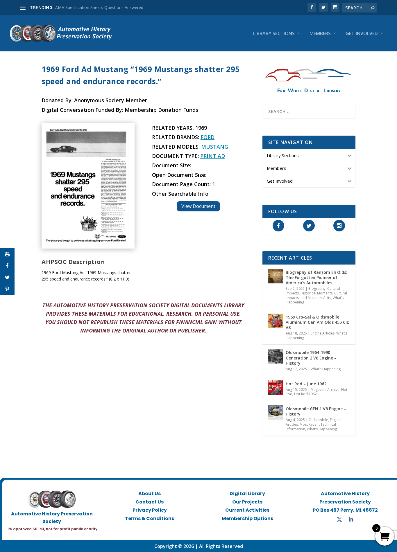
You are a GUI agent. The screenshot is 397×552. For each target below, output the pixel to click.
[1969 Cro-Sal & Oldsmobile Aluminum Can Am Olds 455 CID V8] (275, 321)
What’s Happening (326, 368)
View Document (198, 206)
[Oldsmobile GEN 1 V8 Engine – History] (275, 412)
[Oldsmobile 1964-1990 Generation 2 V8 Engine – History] (275, 356)
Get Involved (362, 34)
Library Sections (274, 34)
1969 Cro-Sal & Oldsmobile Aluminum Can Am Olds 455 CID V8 (318, 322)
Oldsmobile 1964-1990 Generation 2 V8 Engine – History (311, 358)
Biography (317, 288)
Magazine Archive (325, 389)
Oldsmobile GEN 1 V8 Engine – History (316, 411)
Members (320, 34)
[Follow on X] (339, 519)
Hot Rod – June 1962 (306, 383)
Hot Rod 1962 (305, 393)
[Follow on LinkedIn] (351, 519)
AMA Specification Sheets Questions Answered (99, 7)
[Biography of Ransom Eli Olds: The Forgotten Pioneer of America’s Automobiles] (275, 276)
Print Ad (212, 155)
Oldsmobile (318, 419)
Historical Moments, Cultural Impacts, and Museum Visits (316, 295)
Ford (207, 137)
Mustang (214, 146)
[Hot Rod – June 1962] (275, 387)
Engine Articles (323, 333)
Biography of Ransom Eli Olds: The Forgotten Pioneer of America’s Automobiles (316, 277)
